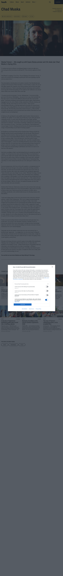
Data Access (31, 308)
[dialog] (31, 288)
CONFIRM (22, 304)
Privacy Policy (38, 308)
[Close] (53, 267)
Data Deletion (24, 308)
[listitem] (31, 284)
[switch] (46, 286)
